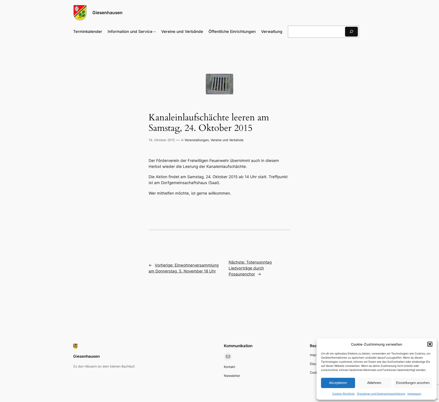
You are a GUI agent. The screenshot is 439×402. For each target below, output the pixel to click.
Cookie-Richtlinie (343, 393)
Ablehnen (374, 383)
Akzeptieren (338, 383)
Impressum (414, 393)
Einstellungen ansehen (413, 383)
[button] (430, 344)
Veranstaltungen (197, 140)
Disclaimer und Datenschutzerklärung (381, 393)
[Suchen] (351, 32)
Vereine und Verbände (227, 140)
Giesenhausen (107, 12)
